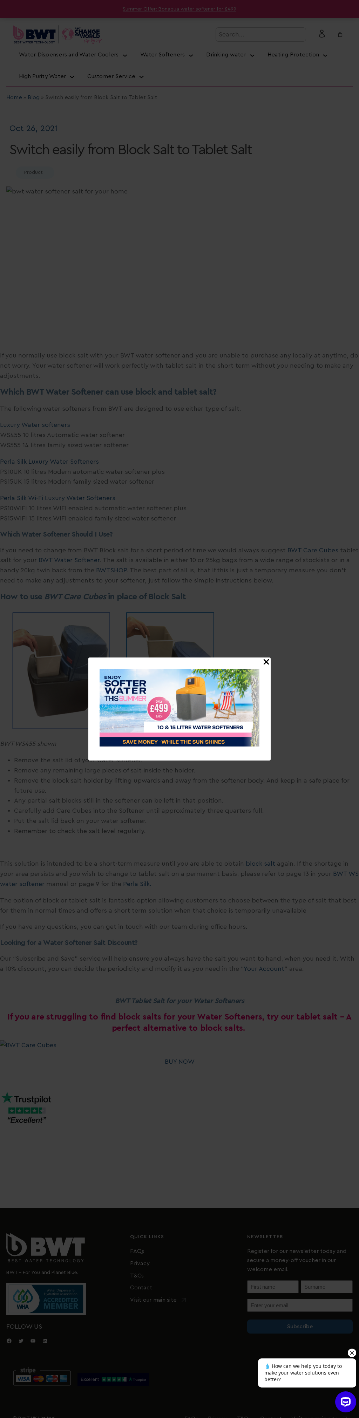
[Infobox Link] (179, 709)
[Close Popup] (266, 662)
